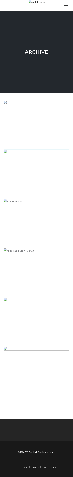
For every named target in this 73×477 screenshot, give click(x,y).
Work (25, 467)
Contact (54, 467)
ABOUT (45, 467)
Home (17, 467)
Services (35, 467)
